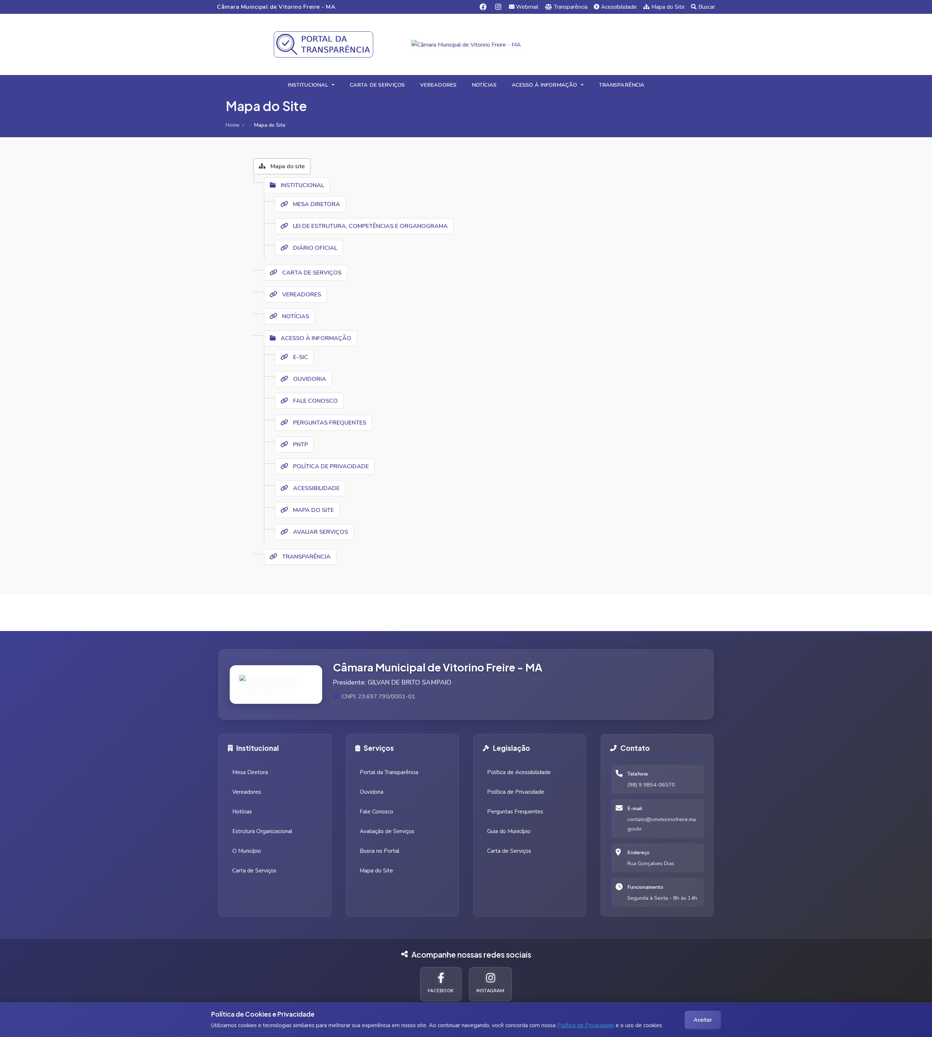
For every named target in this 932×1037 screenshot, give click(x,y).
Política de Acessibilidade (519, 772)
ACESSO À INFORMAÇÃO (544, 84)
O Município (246, 851)
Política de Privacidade (585, 1025)
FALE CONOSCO (315, 401)
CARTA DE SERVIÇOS (377, 84)
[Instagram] (498, 6)
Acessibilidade (619, 7)
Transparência (571, 7)
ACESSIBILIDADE (316, 488)
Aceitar (703, 1020)
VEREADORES (438, 84)
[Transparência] (323, 44)
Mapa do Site (668, 7)
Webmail (527, 7)
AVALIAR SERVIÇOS (320, 532)
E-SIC (300, 357)
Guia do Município (508, 831)
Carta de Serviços (254, 870)
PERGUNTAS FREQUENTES (329, 423)
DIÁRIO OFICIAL (314, 248)
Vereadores (246, 792)
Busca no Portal (379, 851)
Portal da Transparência (389, 772)
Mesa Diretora (250, 772)
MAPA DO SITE (313, 510)
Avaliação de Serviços (387, 831)
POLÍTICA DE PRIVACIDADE (330, 466)
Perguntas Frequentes (515, 811)
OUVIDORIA (309, 379)
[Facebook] (482, 6)
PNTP (300, 445)
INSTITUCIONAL (308, 84)
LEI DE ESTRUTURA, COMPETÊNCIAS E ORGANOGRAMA (370, 226)
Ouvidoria (371, 792)
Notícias (242, 811)
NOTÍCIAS (484, 84)
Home (233, 125)
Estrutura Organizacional (262, 831)
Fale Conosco (376, 811)
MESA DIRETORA (316, 204)
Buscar (706, 7)
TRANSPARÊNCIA (622, 84)
